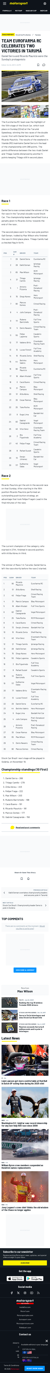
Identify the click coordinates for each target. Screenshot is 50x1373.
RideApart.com (25, 1327)
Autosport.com (25, 1319)
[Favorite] (38, 64)
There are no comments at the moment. (25, 927)
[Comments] (44, 64)
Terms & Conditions (11, 1365)
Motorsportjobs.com (25, 1315)
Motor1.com (25, 1311)
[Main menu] (5, 4)
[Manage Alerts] (28, 878)
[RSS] (38, 1292)
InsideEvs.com (25, 1307)
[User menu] (44, 3)
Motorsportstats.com (25, 1323)
